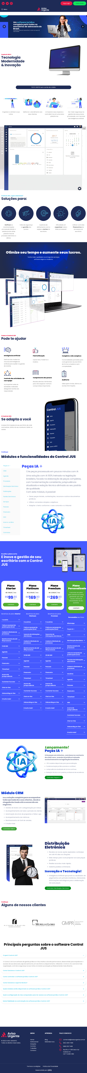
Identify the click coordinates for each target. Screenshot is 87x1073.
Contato (33, 1046)
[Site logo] (43, 9)
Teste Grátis (80, 3)
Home (32, 1040)
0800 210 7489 (68, 1046)
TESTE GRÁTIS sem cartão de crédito (43, 87)
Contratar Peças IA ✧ (54, 777)
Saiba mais (9, 32)
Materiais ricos (49, 1042)
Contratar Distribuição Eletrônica (58, 888)
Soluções (33, 1044)
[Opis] (50, 1070)
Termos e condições (33, 1066)
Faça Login (66, 3)
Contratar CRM (8, 829)
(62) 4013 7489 (68, 1043)
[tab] (10, 465)
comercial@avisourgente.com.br (74, 1040)
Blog (46, 1040)
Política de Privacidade (50, 1066)
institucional (34, 1042)
